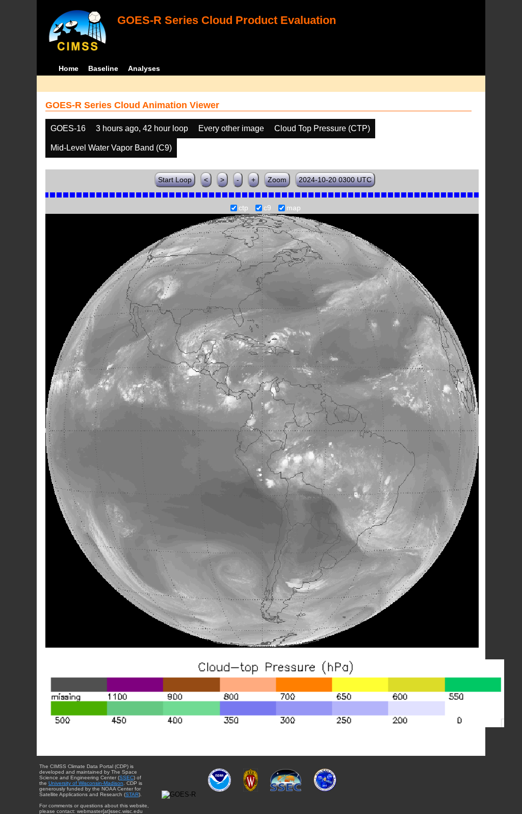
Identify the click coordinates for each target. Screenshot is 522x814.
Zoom (277, 180)
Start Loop (175, 180)
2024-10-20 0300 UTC (335, 180)
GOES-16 (68, 128)
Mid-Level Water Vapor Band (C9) (111, 147)
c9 (267, 208)
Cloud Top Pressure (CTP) (322, 128)
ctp (243, 208)
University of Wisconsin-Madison (85, 783)
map (293, 208)
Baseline (103, 68)
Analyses (144, 68)
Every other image (231, 128)
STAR (132, 794)
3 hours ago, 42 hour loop (142, 128)
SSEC (126, 777)
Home (69, 68)
